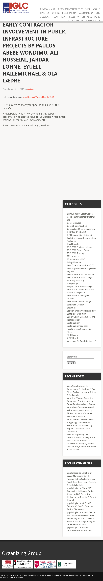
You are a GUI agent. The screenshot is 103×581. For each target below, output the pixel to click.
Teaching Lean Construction (79, 329)
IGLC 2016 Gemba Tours (78, 250)
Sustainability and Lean (77, 326)
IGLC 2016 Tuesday (75, 253)
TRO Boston (72, 335)
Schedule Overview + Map (40, 9)
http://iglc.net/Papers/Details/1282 (38, 96)
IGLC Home (91, 575)
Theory (70, 332)
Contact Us (42, 13)
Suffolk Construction (76, 314)
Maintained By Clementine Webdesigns (11, 577)
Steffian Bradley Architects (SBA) (81, 311)
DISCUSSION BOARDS (76, 232)
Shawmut (71, 308)
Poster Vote (93, 20)
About (96, 9)
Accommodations (89, 13)
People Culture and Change (79, 286)
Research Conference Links (74, 9)
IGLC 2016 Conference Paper (80, 247)
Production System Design (79, 302)
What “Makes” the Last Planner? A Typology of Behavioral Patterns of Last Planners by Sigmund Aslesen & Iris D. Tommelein (81, 425)
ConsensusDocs (74, 223)
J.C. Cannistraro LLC (76, 259)
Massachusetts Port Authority (80, 274)
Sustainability (73, 323)
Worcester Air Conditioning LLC (81, 341)
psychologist (73, 473)
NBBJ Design (72, 283)
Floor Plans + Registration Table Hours (76, 17)
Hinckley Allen (73, 244)
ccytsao (30, 89)
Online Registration (64, 13)
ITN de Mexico (73, 256)
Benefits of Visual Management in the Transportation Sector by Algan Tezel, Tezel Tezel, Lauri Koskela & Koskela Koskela (81, 479)
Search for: (72, 357)
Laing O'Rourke (74, 262)
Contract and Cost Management (81, 229)
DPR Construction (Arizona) (79, 235)
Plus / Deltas (75, 20)
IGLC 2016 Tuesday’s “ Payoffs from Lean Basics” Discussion (80, 506)
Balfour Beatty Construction (80, 214)
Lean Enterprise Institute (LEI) (80, 265)
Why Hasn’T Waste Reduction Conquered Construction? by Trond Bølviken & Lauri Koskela (81, 401)
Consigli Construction (77, 226)
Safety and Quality (75, 305)
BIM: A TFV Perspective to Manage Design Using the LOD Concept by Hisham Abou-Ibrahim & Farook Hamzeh (81, 494)
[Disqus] (35, 161)
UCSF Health (72, 338)
